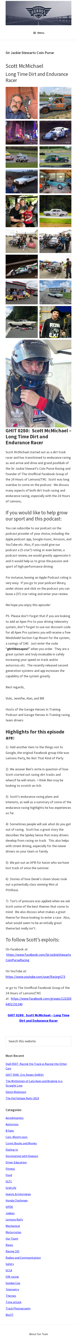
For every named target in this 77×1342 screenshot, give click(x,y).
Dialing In (12, 1149)
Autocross (12, 1124)
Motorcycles (13, 1232)
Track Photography (18, 1308)
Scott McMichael (24, 65)
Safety (10, 1264)
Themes (11, 1296)
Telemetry (12, 1289)
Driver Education (16, 1162)
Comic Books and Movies (21, 1143)
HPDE (9, 1207)
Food (9, 1175)
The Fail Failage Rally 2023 (22, 1098)
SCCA (9, 1270)
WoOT (10, 1315)
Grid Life (11, 1188)
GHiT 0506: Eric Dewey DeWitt (25, 1075)
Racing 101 (12, 1251)
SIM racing (12, 1276)
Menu (40, 33)
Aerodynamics (15, 1118)
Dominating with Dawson (22, 1156)
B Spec (10, 1130)
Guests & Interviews (18, 1194)
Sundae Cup (13, 1283)
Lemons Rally (14, 1219)
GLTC (9, 1181)
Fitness (10, 1168)
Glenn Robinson (16, 1092)
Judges (10, 1213)
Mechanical (13, 1226)
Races (9, 1245)
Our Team (12, 1238)
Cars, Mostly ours (16, 1137)
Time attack (13, 1302)
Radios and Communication (23, 1257)
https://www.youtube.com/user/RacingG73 (35, 977)
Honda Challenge (17, 1200)
